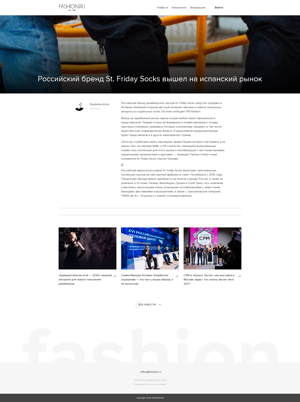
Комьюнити (179, 7)
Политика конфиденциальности (150, 380)
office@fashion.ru (150, 372)
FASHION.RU (158, 398)
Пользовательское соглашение (150, 384)
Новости (162, 7)
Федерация (197, 7)
